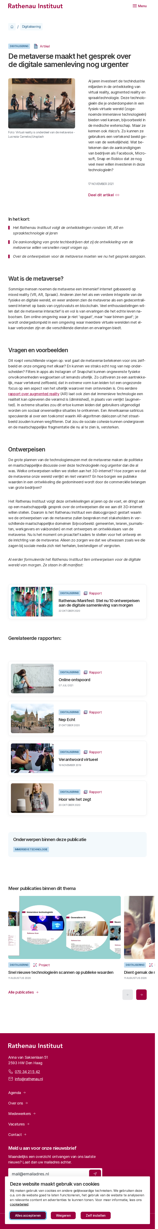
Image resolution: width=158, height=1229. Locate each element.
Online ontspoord (74, 679)
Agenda (14, 1093)
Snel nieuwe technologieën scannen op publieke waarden (61, 971)
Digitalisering (31, 26)
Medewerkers (19, 1113)
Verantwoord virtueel (78, 759)
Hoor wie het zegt (75, 799)
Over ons (15, 1103)
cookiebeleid (19, 1204)
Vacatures (16, 1124)
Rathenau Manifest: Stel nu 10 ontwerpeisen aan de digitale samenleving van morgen (99, 603)
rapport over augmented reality (33, 394)
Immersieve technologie (31, 849)
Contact (15, 1134)
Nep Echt (67, 719)
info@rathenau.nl (29, 1079)
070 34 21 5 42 (27, 1072)
